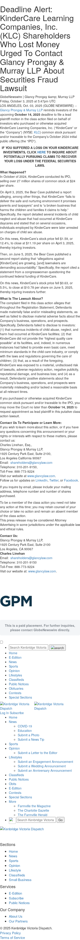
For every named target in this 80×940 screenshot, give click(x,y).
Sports (13, 666)
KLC (37, 132)
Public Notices (19, 684)
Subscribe (17, 713)
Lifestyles (15, 675)
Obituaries (16, 688)
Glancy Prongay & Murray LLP (21, 110)
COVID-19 (25, 726)
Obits (12, 783)
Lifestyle (15, 870)
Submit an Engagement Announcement (45, 761)
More (12, 801)
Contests (15, 693)
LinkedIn (42, 480)
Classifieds (16, 679)
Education (25, 730)
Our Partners (18, 921)
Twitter (53, 480)
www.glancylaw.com (41, 476)
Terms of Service (12, 937)
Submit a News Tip (31, 739)
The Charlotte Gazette (33, 810)
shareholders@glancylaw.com (31, 462)
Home (13, 653)
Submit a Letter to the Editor (37, 752)
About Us (15, 916)
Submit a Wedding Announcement (42, 766)
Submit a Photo (28, 735)
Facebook (71, 480)
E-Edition (15, 657)
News (13, 662)
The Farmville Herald (32, 815)
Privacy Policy (10, 932)
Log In (4, 713)
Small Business (20, 879)
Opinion (14, 670)
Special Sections (20, 697)
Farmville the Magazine (34, 806)
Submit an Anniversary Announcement (45, 770)
